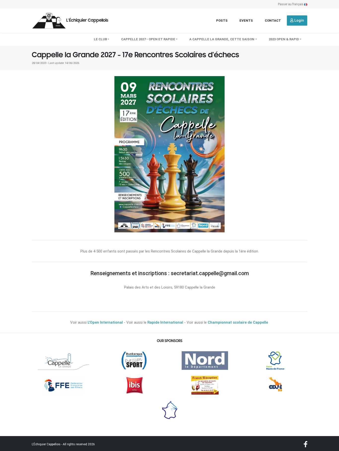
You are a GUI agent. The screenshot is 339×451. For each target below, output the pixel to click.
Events (246, 20)
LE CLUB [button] (100, 39)
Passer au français (291, 4)
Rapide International (165, 322)
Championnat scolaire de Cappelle (238, 322)
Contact (273, 20)
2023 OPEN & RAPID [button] (284, 39)
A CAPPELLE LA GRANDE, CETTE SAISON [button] (221, 39)
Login (298, 20)
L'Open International (105, 322)
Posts (222, 20)
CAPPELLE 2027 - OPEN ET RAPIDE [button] (148, 39)
